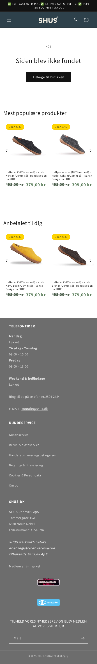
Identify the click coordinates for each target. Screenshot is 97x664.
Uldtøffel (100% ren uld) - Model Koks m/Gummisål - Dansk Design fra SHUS (26, 175)
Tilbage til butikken (48, 77)
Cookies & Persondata (25, 475)
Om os (13, 485)
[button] (9, 20)
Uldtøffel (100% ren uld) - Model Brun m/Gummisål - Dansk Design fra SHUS (72, 285)
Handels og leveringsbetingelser (32, 455)
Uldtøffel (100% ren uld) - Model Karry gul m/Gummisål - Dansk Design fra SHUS (25, 285)
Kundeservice (18, 435)
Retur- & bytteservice (24, 445)
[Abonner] (83, 638)
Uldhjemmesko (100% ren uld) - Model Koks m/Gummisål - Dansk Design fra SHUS (72, 175)
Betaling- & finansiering (26, 465)
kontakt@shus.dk (34, 409)
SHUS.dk (43, 656)
